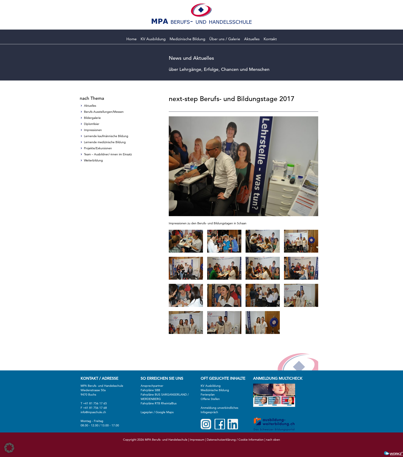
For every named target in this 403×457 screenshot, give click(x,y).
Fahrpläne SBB (150, 390)
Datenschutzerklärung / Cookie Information (235, 439)
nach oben (273, 439)
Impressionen (93, 130)
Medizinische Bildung (187, 38)
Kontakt (270, 38)
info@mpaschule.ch (93, 412)
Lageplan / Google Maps (157, 412)
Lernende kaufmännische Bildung (106, 136)
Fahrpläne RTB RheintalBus (159, 403)
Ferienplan (208, 394)
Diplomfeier (91, 124)
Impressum (197, 439)
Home (131, 38)
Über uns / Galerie (224, 38)
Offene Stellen (210, 399)
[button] (9, 448)
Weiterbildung (93, 160)
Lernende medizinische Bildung (105, 142)
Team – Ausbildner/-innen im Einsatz (108, 154)
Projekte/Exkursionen (98, 148)
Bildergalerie (92, 118)
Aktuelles (252, 38)
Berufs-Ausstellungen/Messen (104, 112)
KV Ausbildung (153, 38)
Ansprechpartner (152, 386)
